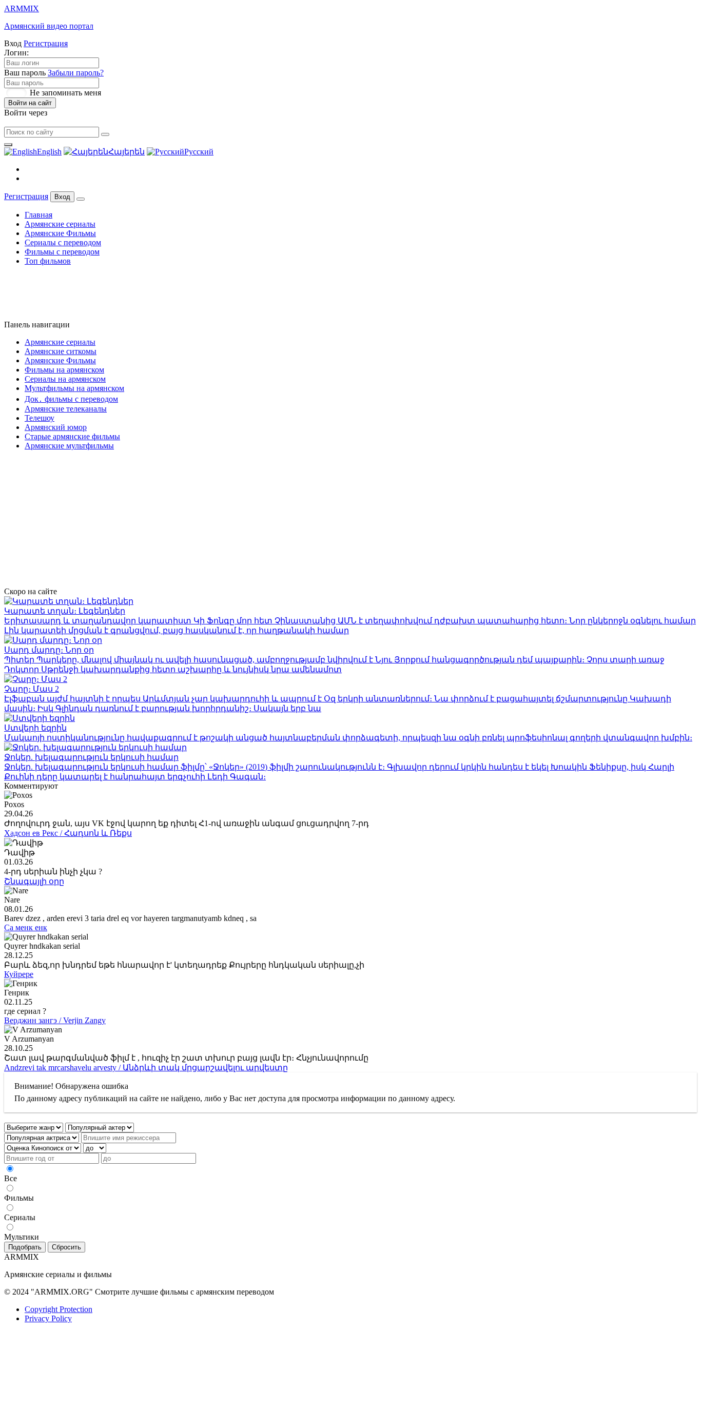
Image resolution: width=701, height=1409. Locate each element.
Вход (62, 197)
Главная (38, 214)
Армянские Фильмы (60, 233)
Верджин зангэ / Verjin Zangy (55, 1020)
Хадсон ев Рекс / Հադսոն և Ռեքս (68, 833)
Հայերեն (126, 151)
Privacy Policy (48, 1318)
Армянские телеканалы (66, 408)
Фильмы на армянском (64, 369)
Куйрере (18, 974)
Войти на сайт (30, 103)
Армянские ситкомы (60, 351)
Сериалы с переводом (63, 242)
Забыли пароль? (76, 72)
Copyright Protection (58, 1309)
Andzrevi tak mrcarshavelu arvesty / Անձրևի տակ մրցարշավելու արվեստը (146, 1067)
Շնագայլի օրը (34, 881)
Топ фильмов (48, 261)
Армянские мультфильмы (69, 445)
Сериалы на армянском (65, 379)
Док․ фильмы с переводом (71, 399)
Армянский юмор (56, 427)
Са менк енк (25, 927)
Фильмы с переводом (62, 251)
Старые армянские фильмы (72, 436)
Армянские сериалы (60, 224)
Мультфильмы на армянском (74, 388)
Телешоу (39, 418)
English (49, 151)
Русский (198, 151)
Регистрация (46, 43)
